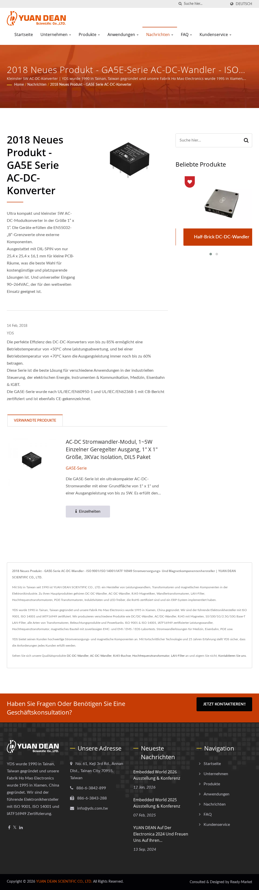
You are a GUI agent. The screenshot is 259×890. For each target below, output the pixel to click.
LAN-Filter (178, 655)
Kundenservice (214, 34)
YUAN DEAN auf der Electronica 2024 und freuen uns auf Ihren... (160, 834)
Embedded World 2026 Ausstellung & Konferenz (156, 775)
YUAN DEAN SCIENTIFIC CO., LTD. (64, 881)
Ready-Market (241, 882)
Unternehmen (54, 34)
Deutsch (244, 4)
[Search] (246, 140)
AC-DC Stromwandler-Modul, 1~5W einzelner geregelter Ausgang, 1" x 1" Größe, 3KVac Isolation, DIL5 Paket (112, 449)
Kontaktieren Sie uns (232, 655)
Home (19, 84)
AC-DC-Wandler (101, 655)
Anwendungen (121, 34)
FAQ (185, 34)
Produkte (88, 34)
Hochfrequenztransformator (150, 655)
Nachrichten (158, 34)
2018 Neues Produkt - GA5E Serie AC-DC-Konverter (91, 84)
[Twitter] (15, 828)
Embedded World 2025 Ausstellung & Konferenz (156, 803)
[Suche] (180, 4)
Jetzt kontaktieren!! (224, 704)
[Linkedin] (21, 828)
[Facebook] (9, 828)
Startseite (23, 34)
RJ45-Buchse (122, 655)
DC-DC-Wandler (78, 655)
